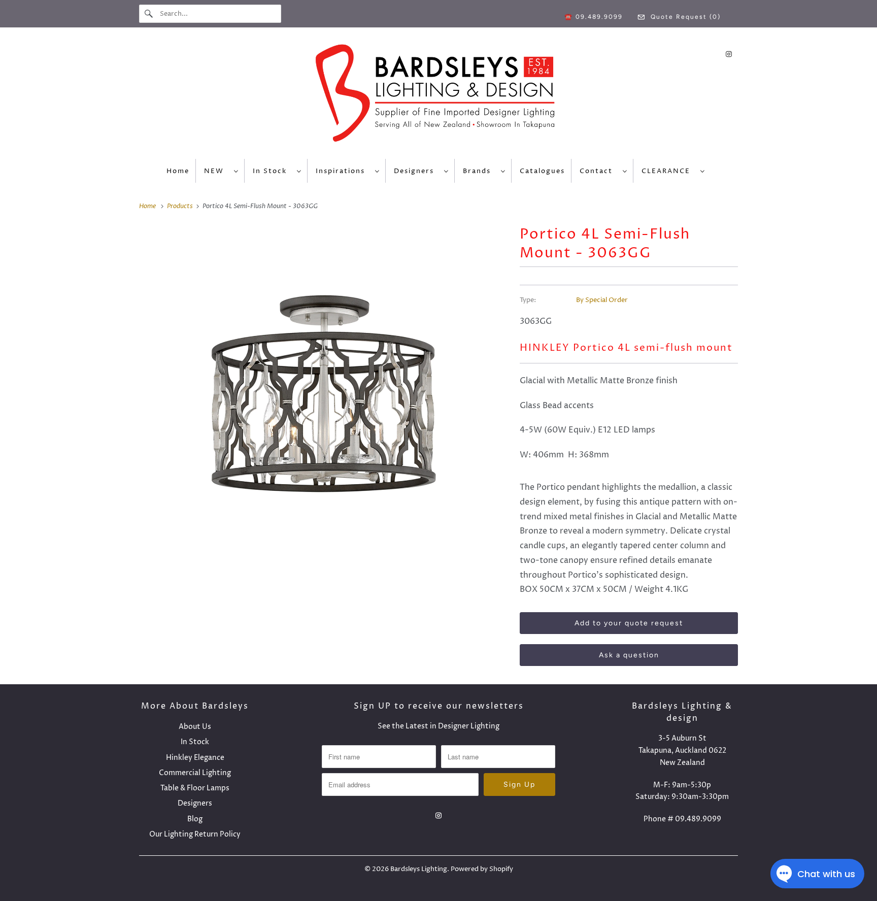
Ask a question (629, 655)
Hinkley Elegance (195, 757)
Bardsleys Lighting (418, 869)
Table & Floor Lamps (194, 788)
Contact (599, 171)
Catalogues (542, 171)
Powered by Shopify (482, 869)
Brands (479, 171)
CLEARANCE (668, 171)
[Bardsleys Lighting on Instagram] (728, 54)
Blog (195, 819)
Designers (416, 171)
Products (180, 206)
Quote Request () (684, 16)
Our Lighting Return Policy (195, 834)
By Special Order (602, 300)
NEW (216, 171)
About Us (195, 726)
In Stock (272, 171)
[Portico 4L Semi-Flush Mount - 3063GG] (324, 395)
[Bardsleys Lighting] (438, 96)
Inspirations (343, 171)
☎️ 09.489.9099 (593, 16)
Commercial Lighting (195, 773)
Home (177, 171)
